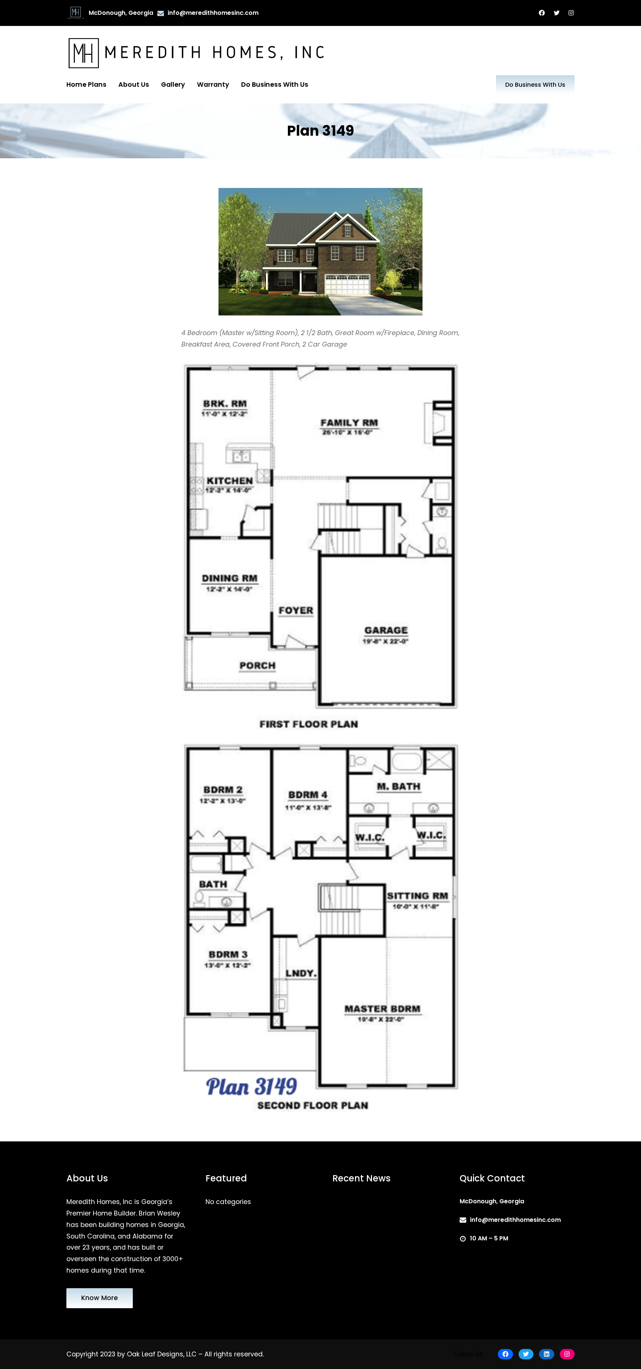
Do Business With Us (535, 84)
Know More (99, 1297)
